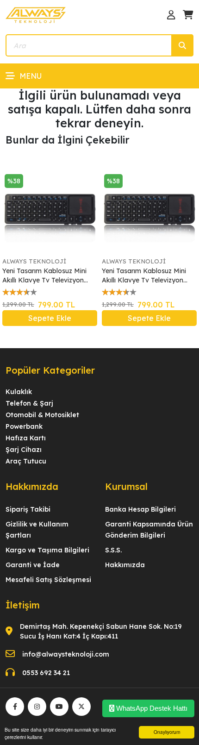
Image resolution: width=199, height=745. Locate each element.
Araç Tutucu (26, 461)
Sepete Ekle (49, 318)
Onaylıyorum (167, 731)
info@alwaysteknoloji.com (65, 654)
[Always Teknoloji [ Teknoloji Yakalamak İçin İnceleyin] (36, 14)
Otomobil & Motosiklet (42, 415)
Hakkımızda (125, 565)
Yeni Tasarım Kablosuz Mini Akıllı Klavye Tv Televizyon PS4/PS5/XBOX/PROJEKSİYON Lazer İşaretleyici (49, 276)
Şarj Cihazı (24, 449)
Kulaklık (19, 392)
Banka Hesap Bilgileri (140, 509)
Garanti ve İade (33, 565)
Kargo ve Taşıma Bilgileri (47, 550)
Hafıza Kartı (26, 438)
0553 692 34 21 (46, 673)
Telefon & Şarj (29, 403)
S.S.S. (113, 550)
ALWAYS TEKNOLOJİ (34, 261)
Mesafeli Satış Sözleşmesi (48, 580)
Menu (30, 76)
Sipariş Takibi (28, 509)
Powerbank (24, 426)
